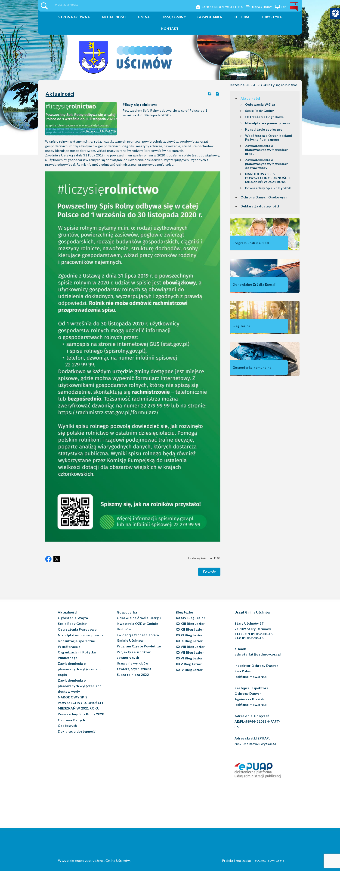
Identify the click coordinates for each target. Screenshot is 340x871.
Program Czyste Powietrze (139, 646)
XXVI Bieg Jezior (189, 658)
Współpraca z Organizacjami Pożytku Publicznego (268, 137)
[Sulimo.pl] (267, 860)
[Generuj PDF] (218, 92)
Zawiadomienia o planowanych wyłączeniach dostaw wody (267, 164)
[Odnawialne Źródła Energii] (265, 291)
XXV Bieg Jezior (189, 664)
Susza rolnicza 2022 (133, 674)
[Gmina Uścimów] (106, 50)
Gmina (144, 17)
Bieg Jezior (185, 612)
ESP (283, 6)
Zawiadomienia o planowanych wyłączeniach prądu (267, 150)
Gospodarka (209, 17)
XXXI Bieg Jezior (189, 635)
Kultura (242, 17)
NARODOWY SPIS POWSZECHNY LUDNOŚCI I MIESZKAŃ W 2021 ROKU (268, 178)
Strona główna (74, 17)
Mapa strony (262, 6)
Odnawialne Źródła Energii (139, 618)
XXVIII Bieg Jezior (190, 647)
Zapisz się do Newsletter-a (222, 6)
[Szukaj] (44, 5)
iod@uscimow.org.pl (251, 677)
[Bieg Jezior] (265, 333)
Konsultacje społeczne (263, 129)
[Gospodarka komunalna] (265, 375)
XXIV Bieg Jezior (189, 670)
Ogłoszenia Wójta (260, 104)
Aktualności (114, 17)
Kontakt (170, 28)
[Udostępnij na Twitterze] (56, 559)
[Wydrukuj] (210, 92)
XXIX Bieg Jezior (189, 641)
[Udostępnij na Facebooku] (48, 559)
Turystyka (271, 17)
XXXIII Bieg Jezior (190, 624)
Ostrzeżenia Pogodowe (264, 117)
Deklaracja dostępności (260, 206)
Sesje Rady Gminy (259, 111)
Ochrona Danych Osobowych (264, 197)
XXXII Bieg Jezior (190, 629)
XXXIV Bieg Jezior (190, 618)
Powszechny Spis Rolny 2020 (268, 188)
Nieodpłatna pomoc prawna (268, 123)
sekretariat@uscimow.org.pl (258, 654)
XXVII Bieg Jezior (190, 652)
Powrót (209, 571)
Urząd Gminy (173, 17)
